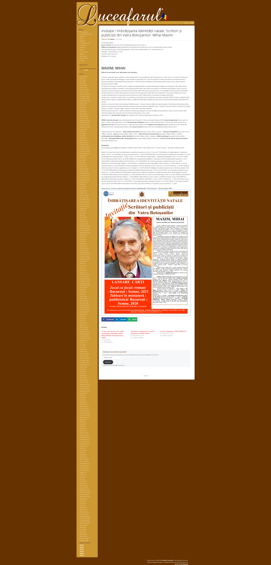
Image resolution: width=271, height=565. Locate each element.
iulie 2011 (83, 475)
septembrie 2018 (85, 285)
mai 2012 (82, 453)
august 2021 (83, 208)
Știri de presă (84, 58)
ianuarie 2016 (84, 356)
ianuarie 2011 (84, 488)
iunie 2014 (83, 398)
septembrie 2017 (85, 312)
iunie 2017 (83, 318)
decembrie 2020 (85, 226)
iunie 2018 (83, 292)
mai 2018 (82, 294)
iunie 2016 (83, 345)
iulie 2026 (83, 79)
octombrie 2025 (84, 98)
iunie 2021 (83, 213)
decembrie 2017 (85, 305)
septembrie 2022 (85, 180)
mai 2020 (82, 241)
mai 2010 (82, 505)
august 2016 (83, 340)
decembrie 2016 (85, 332)
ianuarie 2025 (84, 118)
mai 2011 (82, 479)
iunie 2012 (83, 450)
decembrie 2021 (85, 200)
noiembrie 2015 (84, 360)
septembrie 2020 (85, 233)
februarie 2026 (84, 90)
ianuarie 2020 (84, 250)
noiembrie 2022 (84, 175)
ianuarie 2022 (84, 197)
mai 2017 (82, 321)
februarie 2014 (84, 406)
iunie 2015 (83, 371)
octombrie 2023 (84, 151)
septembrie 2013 (85, 417)
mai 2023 (82, 162)
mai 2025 (82, 109)
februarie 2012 (84, 459)
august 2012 (83, 446)
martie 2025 (83, 114)
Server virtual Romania (181, 564)
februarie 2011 (84, 486)
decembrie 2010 (85, 490)
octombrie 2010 (84, 494)
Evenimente (83, 56)
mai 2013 (82, 426)
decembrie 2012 (85, 437)
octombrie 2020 (84, 230)
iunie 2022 (83, 186)
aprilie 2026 (83, 85)
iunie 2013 (83, 424)
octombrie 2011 (84, 468)
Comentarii (83, 45)
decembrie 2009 (85, 516)
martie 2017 (83, 325)
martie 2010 (83, 510)
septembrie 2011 (85, 470)
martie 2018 (83, 299)
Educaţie (82, 41)
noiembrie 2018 (84, 281)
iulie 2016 (83, 343)
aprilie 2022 (83, 191)
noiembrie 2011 (84, 466)
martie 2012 (83, 457)
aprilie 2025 (83, 112)
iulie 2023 (83, 158)
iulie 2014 (83, 395)
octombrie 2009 (84, 521)
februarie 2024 (84, 142)
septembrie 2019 (85, 259)
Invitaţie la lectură (85, 43)
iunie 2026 (83, 81)
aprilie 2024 (83, 138)
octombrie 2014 (84, 389)
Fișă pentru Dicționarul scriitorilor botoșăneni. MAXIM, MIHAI (143, 332)
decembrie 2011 (85, 464)
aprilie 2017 (83, 323)
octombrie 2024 (84, 125)
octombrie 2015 (84, 362)
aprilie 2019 (83, 270)
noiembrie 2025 (84, 96)
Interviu (82, 54)
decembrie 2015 (85, 358)
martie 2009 (83, 536)
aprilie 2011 (83, 481)
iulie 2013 (83, 422)
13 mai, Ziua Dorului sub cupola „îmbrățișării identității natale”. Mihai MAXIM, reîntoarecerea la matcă (112, 334)
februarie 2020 (84, 248)
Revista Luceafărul (167, 560)
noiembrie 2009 (84, 519)
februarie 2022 (84, 195)
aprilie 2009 (83, 534)
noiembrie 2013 (84, 413)
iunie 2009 (83, 530)
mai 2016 (82, 347)
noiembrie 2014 (84, 387)
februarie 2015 (84, 380)
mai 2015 (82, 373)
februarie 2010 (84, 512)
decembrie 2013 (85, 411)
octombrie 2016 (84, 336)
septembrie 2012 (85, 444)
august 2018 (83, 288)
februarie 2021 (84, 222)
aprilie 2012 (83, 455)
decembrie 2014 (85, 384)
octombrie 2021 (84, 204)
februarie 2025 (84, 116)
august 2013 (83, 420)
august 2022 (83, 182)
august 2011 (83, 472)
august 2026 (83, 76)
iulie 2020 (83, 237)
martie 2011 (83, 483)
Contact (82, 61)
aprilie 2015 (83, 376)
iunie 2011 (83, 477)
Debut (82, 39)
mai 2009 (82, 532)
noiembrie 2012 (84, 439)
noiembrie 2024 (84, 123)
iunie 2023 (83, 160)
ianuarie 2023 (84, 171)
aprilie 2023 (83, 164)
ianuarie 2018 (84, 303)
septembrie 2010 (85, 497)
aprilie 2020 (83, 244)
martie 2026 (83, 87)
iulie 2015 (83, 369)
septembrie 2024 (85, 127)
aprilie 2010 (83, 508)
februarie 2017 (84, 327)
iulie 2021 (83, 211)
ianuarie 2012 (84, 461)
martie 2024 (83, 140)
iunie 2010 (83, 503)
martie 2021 (83, 219)
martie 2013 (83, 431)
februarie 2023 (84, 169)
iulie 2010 (83, 501)
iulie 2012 (83, 448)
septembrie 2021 (85, 206)
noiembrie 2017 (84, 307)
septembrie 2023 (85, 153)
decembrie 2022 (85, 173)
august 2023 (83, 156)
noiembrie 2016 (84, 334)
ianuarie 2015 (84, 382)
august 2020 (83, 235)
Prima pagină (84, 32)
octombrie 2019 (84, 257)
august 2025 (83, 103)
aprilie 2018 (83, 296)
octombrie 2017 (84, 310)
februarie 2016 (84, 354)
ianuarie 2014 (84, 409)
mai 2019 (82, 268)
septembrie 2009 (85, 523)
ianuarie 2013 (84, 435)
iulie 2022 (83, 184)
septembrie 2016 (85, 338)
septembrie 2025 (85, 101)
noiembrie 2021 (84, 202)
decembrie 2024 (85, 120)
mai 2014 (82, 400)
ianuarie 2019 (84, 277)
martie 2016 (83, 351)
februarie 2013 (84, 433)
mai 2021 (82, 215)
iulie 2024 (83, 131)
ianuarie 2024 (84, 145)
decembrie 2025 (85, 94)
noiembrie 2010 (84, 492)
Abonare (108, 362)
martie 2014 (83, 404)
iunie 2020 (83, 239)
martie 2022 (83, 193)
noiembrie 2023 (84, 149)
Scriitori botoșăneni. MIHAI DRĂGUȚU (173, 331)
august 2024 (83, 129)
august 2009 (83, 525)
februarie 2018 (84, 301)
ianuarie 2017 (84, 329)
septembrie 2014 (85, 391)
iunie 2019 (83, 266)
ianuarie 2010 (84, 514)
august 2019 (83, 261)
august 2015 (83, 367)
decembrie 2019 (85, 252)
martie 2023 (83, 167)
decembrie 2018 (85, 279)
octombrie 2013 (84, 415)
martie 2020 (83, 246)
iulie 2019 (83, 263)
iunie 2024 (83, 134)
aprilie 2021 (83, 217)
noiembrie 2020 (84, 228)
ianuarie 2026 (84, 92)
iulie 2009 (83, 527)
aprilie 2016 (83, 349)
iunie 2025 (83, 107)
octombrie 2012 (84, 442)
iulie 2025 (83, 105)
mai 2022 (82, 189)
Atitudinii (82, 47)
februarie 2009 (84, 538)
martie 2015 (83, 378)
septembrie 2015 (85, 365)
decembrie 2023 (85, 147)
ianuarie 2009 (84, 541)
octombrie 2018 (84, 283)
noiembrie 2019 (84, 255)
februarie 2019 (84, 274)
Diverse (82, 50)
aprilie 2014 (83, 402)
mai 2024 (82, 136)
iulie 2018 (83, 290)
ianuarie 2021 (84, 224)
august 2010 (83, 499)
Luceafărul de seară (86, 34)
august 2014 (83, 393)
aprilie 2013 (83, 428)
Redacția (112, 39)
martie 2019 (83, 272)
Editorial (82, 36)
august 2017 (83, 314)
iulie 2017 (83, 316)
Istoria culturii (84, 52)
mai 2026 (82, 83)
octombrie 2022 (84, 178)
